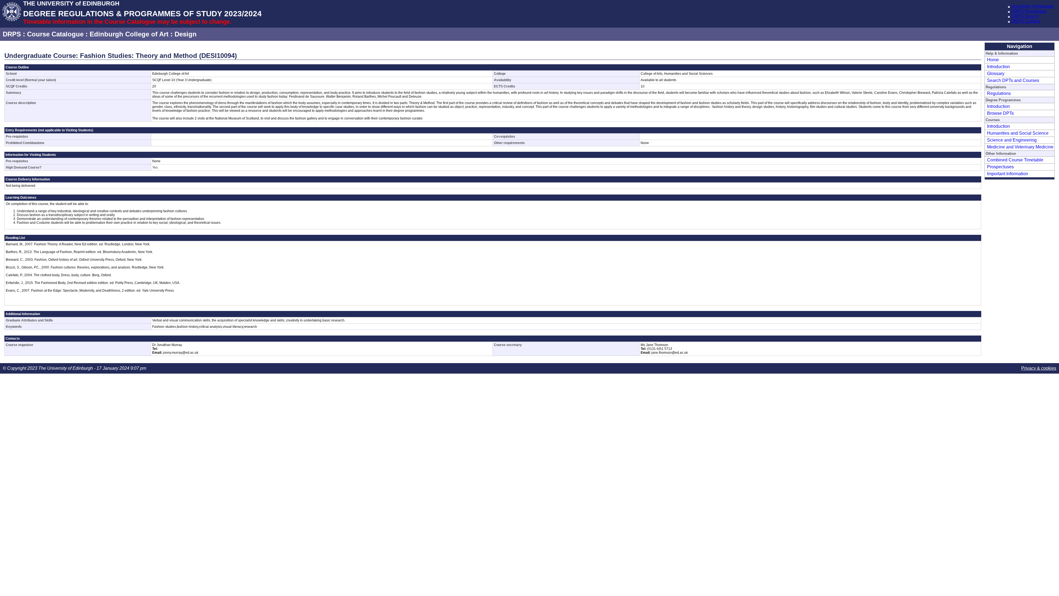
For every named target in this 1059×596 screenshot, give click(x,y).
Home (993, 59)
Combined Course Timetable (1015, 160)
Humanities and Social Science (1018, 133)
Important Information (1007, 173)
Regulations (999, 93)
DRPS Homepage (1029, 11)
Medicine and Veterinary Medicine (1020, 147)
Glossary (995, 73)
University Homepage (1032, 6)
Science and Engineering (1012, 140)
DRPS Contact (1025, 21)
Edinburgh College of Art (129, 34)
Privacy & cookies (1038, 368)
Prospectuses (1000, 166)
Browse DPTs (1000, 113)
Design (186, 34)
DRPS (12, 34)
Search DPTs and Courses (1013, 80)
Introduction (998, 66)
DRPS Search (1025, 16)
